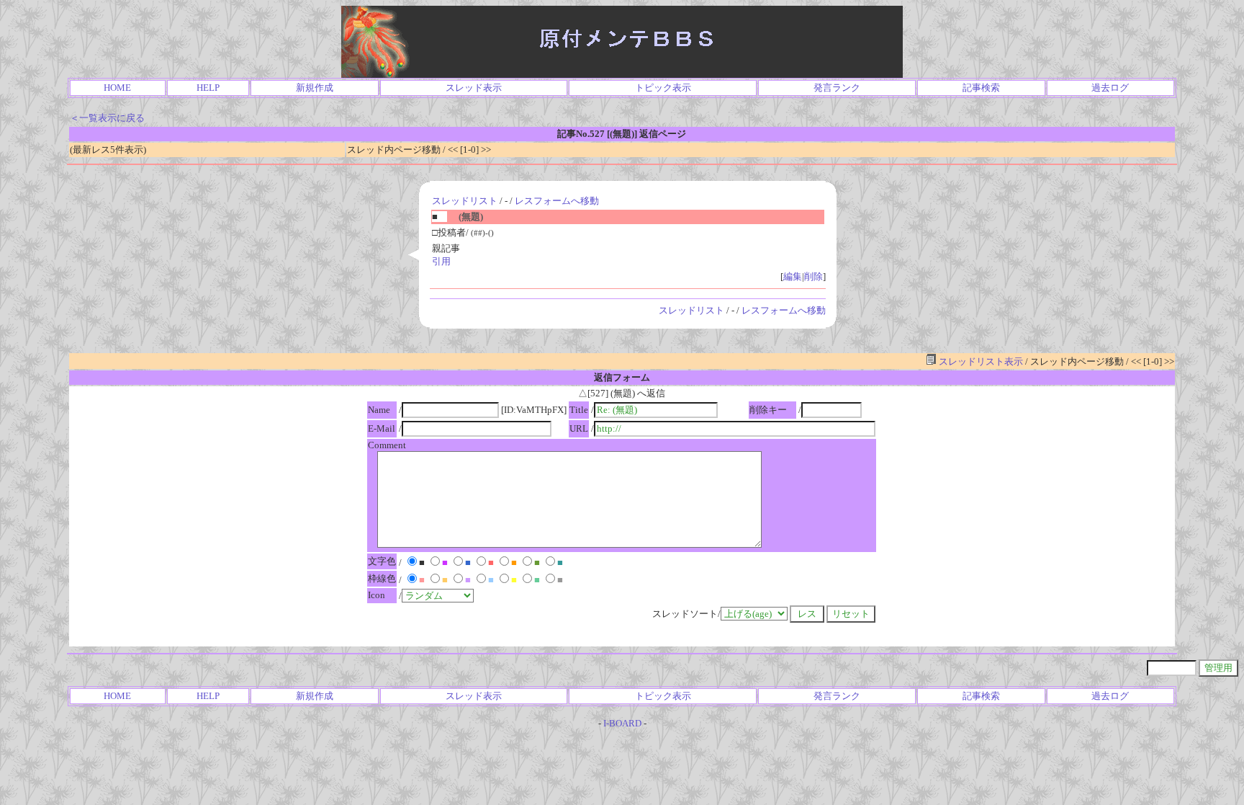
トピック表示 (663, 87)
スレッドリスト (464, 200)
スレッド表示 (474, 87)
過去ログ (1110, 87)
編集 (792, 276)
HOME (117, 87)
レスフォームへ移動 (557, 200)
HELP (208, 87)
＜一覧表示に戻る (107, 117)
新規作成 (314, 87)
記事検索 (981, 87)
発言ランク (836, 87)
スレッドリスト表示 (980, 361)
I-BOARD (622, 723)
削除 (813, 276)
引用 (441, 261)
